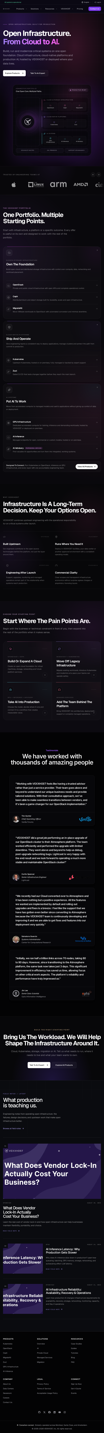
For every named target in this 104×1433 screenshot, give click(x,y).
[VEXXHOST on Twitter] (44, 1412)
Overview (41, 1344)
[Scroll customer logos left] (93, 174)
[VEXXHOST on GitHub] (39, 1412)
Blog (73, 1357)
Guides (74, 1348)
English (86, 2)
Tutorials (74, 1353)
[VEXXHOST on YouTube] (59, 1412)
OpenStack (7, 1348)
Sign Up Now (76, 1384)
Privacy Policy (43, 1384)
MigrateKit (7, 1357)
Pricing (80, 9)
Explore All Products (64, 1065)
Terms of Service (44, 1388)
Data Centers (8, 1388)
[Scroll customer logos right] (98, 174)
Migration (40, 1362)
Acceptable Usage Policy (47, 1393)
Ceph (5, 1353)
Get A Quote (76, 1388)
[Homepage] (6, 8)
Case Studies (76, 1344)
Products (20, 9)
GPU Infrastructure (10, 1367)
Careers (6, 1398)
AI (38, 1348)
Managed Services (44, 1357)
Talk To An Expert (37, 73)
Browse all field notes (12, 1128)
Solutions (35, 9)
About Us (7, 1384)
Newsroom (7, 1393)
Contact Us (94, 9)
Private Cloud (42, 1353)
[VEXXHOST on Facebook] (49, 1412)
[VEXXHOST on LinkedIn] (54, 1412)
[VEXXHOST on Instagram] (64, 1412)
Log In (99, 2)
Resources (49, 9)
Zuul (5, 1362)
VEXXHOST (65, 9)
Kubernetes (7, 1344)
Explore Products (12, 73)
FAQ (72, 1362)
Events (73, 1393)
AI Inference (8, 1371)
